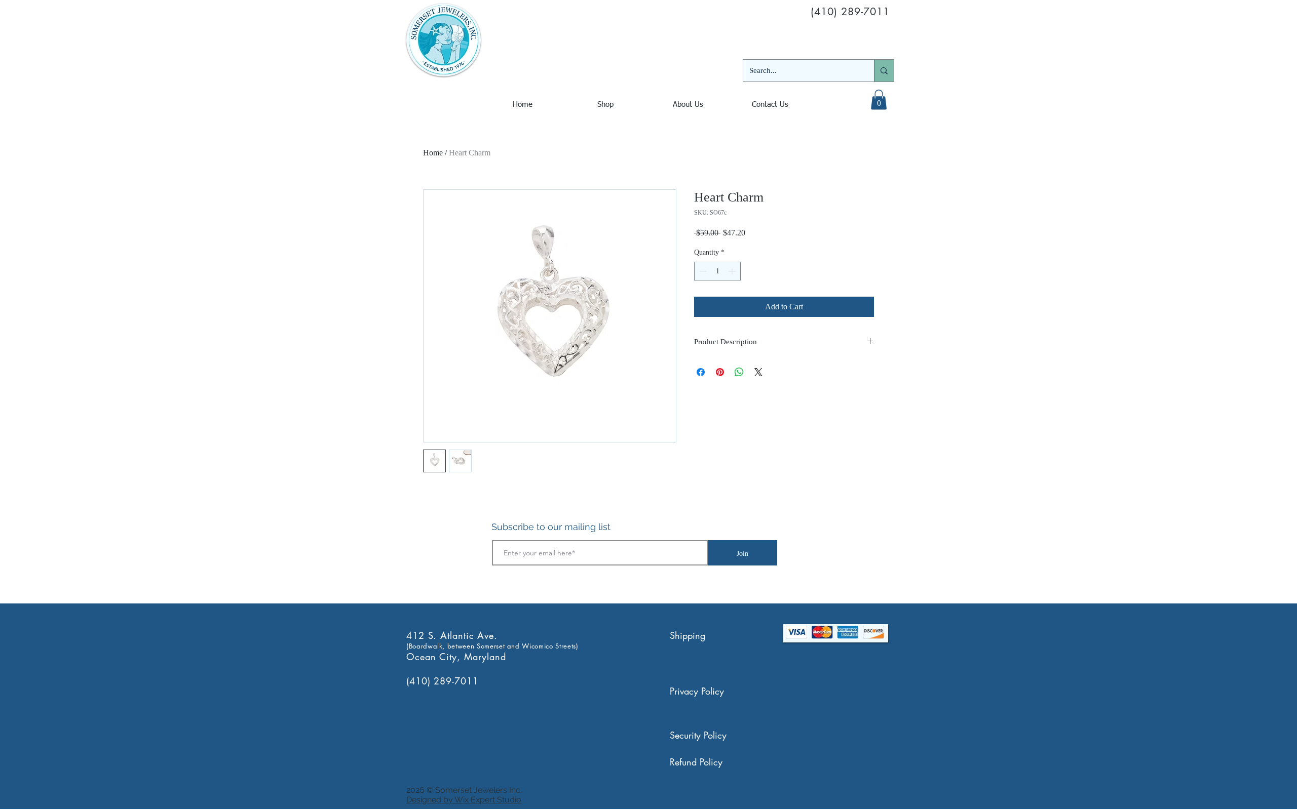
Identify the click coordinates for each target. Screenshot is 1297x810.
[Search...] (884, 71)
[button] (878, 99)
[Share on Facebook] (701, 372)
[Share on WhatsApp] (739, 372)
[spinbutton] (717, 271)
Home (433, 152)
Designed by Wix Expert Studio (463, 799)
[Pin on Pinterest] (720, 372)
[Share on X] (758, 372)
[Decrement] (702, 271)
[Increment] (733, 271)
